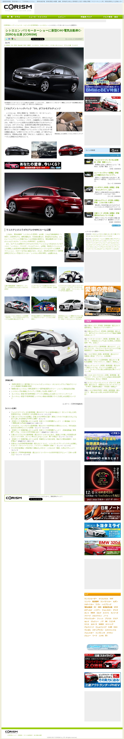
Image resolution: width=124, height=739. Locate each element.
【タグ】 (7, 43)
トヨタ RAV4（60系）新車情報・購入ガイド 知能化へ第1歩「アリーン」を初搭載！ (102, 355)
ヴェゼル (87, 630)
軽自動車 (95, 601)
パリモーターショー (56, 45)
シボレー (105, 241)
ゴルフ (99, 613)
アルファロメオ (106, 247)
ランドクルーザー (90, 599)
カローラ (94, 624)
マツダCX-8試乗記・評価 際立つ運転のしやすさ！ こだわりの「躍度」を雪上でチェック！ (43, 448)
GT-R (116, 607)
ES (106, 636)
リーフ (94, 636)
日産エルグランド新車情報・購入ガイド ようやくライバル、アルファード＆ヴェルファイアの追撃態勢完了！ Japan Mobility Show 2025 (102, 348)
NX (106, 621)
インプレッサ (100, 633)
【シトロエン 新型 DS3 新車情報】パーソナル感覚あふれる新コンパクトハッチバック (41, 394)
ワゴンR (112, 621)
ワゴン (98, 604)
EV (95, 607)
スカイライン (97, 616)
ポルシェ (89, 241)
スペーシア (109, 624)
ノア (102, 621)
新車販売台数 (107, 607)
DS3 (15, 45)
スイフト (106, 613)
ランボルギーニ (99, 249)
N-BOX (101, 624)
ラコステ (75, 45)
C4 (12, 45)
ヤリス (86, 624)
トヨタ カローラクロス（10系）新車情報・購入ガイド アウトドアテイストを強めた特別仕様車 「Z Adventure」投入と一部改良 (102, 377)
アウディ (116, 239)
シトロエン (43, 25)
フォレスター (106, 610)
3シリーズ (114, 613)
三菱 (114, 234)
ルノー (97, 247)
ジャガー (96, 243)
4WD (99, 607)
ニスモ (101, 636)
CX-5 (115, 627)
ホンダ (110, 234)
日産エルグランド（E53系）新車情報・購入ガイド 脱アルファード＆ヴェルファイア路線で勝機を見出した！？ (102, 333)
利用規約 (20, 735)
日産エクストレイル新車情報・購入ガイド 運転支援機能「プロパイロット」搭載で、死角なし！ (102, 361)
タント (86, 613)
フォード (112, 241)
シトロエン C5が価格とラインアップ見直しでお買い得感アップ (33, 391)
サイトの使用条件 (28, 735)
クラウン (110, 633)
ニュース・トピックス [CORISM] (27, 25)
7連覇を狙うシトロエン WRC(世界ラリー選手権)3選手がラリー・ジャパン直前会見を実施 (43, 389)
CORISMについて (12, 735)
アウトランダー (89, 618)
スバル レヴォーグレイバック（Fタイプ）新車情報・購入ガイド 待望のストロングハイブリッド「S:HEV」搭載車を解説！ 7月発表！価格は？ (102, 384)
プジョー (117, 245)
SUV (24, 45)
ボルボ (116, 249)
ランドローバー (91, 245)
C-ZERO (7, 45)
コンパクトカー (105, 601)
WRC (29, 45)
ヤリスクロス (103, 599)
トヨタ (93, 234)
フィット (100, 618)
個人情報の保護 (38, 735)
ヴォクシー (95, 621)
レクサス (100, 234)
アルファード (89, 627)
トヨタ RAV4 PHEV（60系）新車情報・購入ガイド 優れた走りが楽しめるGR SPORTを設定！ (102, 392)
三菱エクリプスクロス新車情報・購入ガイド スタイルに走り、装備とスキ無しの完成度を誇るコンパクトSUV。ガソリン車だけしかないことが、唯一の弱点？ (43, 435)
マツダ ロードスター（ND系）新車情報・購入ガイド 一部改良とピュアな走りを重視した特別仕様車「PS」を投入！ (102, 341)
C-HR (110, 627)
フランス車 (67, 45)
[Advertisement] (78, 8)
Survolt (20, 45)
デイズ (115, 610)
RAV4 (93, 613)
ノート (106, 616)
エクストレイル (110, 630)
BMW (107, 239)
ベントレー (103, 243)
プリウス (108, 618)
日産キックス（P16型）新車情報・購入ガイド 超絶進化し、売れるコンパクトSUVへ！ (103, 326)
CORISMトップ (9, 25)
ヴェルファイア (101, 627)
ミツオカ (109, 236)
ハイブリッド (106, 604)
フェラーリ (89, 249)
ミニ (111, 245)
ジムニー (87, 636)
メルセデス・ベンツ (98, 239)
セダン (115, 601)
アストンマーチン (103, 245)
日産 (105, 234)
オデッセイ (88, 610)
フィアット (115, 247)
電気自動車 (88, 607)
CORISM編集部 (76, 404)
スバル (91, 236)
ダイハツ (102, 236)
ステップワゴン (97, 630)
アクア (115, 618)
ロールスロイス (113, 243)
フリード (87, 616)
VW (111, 239)
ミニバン (87, 601)
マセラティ (109, 249)
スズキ (96, 236)
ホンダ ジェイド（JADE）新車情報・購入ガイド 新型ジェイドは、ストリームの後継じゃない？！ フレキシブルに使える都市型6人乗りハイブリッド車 (102, 368)
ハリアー (97, 610)
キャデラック (97, 241)
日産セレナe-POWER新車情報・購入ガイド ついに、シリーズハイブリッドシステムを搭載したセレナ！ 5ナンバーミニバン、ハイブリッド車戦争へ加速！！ (44, 444)
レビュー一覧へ (115, 155)
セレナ (86, 621)
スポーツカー (44, 45)
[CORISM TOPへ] (17, 7)
